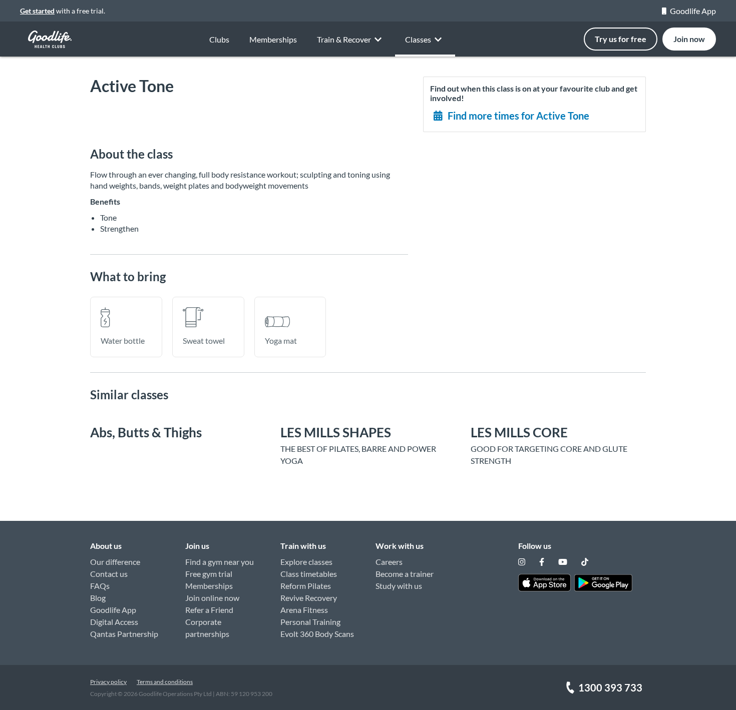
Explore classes (306, 561)
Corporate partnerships (207, 627)
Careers (389, 561)
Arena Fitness (304, 609)
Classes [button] (418, 39)
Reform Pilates (305, 585)
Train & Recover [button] (344, 39)
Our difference (115, 561)
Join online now (212, 597)
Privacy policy (108, 681)
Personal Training (310, 621)
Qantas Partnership (124, 633)
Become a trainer (405, 573)
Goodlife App (693, 11)
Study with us (399, 585)
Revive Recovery (308, 597)
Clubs (219, 39)
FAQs (100, 585)
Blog (98, 597)
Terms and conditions (165, 681)
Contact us (109, 573)
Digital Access (114, 621)
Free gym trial (208, 573)
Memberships (273, 39)
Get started (37, 11)
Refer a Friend (209, 609)
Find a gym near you (219, 561)
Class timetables (308, 573)
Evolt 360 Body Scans (317, 633)
